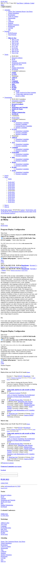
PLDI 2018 (11, 197)
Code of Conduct (13, 16)
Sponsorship (11, 18)
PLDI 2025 (11, 185)
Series (10, 179)
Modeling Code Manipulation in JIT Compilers (20, 410)
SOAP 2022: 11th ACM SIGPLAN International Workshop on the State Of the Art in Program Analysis (18, 211)
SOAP (20, 376)
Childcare (11, 21)
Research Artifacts (17, 58)
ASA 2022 (4, 524)
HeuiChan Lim (13, 413)
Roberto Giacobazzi (15, 267)
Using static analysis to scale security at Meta (21, 389)
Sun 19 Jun (15, 49)
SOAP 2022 (4, 225)
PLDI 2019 (11, 195)
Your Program (12, 34)
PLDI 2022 (4, 210)
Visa (9, 20)
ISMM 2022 (4, 514)
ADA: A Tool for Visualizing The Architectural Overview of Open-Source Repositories (21, 395)
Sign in (6, 205)
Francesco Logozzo (14, 393)
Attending (7, 10)
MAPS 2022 (4, 531)
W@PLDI (15, 69)
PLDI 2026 (11, 184)
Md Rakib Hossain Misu (16, 400)
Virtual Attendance (13, 13)
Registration (11, 15)
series (9, 210)
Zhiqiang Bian (28, 403)
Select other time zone (18, 240)
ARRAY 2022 (5, 523)
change (28, 372)
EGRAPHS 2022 (6, 528)
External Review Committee (23, 126)
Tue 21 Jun (15, 53)
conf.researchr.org (9, 486)
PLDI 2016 (11, 200)
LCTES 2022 (5, 515)
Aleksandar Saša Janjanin (25, 401)
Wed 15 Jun (15, 43)
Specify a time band (23, 258)
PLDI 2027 (11, 182)
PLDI (13, 59)
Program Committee (21, 124)
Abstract (3, 273)
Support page (4, 488)
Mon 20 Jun (15, 51)
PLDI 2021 (11, 192)
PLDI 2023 (11, 189)
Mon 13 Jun (15, 39)
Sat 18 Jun (15, 48)
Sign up (6, 207)
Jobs (9, 29)
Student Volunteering (18, 68)
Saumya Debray (28, 415)
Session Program (6, 365)
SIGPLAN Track (17, 64)
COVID (10, 28)
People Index (15, 117)
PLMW (3, 533)
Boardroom (25, 265)
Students (10, 23)
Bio (2, 318)
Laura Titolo (23, 267)
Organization (8, 97)
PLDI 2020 (11, 194)
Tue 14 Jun (15, 41)
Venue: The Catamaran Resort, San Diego (20, 11)
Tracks (6, 54)
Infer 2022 (4, 529)
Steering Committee (21, 127)
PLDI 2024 (11, 187)
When (2, 264)
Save (2, 260)
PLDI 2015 (11, 202)
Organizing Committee (18, 101)
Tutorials (14, 61)
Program (6, 31)
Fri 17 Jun (15, 46)
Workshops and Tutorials (19, 63)
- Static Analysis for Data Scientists (25, 92)
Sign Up (3, 561)
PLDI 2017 (11, 198)
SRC (13, 66)
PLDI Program (12, 33)
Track (2, 224)
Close (2, 261)
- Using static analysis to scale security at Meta (24, 95)
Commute (3, 526)
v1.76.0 (17, 486)
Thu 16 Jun (15, 44)
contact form (4, 483)
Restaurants (11, 26)
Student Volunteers (13, 25)
